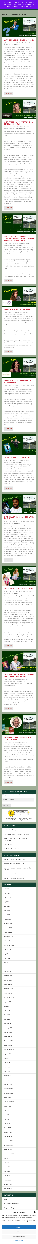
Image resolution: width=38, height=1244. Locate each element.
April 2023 (7, 1019)
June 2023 (7, 1010)
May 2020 (7, 1171)
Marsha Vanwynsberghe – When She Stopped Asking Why (19, 675)
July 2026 (6, 889)
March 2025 (7, 919)
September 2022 (9, 1049)
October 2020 (8, 1149)
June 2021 (7, 1115)
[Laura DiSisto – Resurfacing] (19, 444)
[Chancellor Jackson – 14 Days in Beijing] (19, 504)
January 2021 (8, 1136)
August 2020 (7, 1158)
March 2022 (7, 1075)
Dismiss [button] (29, 6)
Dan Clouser (8, 43)
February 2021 (8, 1132)
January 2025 (8, 928)
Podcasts (31, 43)
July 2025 (6, 902)
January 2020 (8, 1188)
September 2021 (9, 1102)
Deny (19, 1232)
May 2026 (7, 893)
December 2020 (8, 1141)
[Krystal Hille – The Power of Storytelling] (19, 367)
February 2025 (8, 923)
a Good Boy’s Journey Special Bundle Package (17, 868)
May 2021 (7, 1119)
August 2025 (7, 897)
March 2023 (7, 1023)
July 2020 (6, 1162)
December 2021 (8, 1089)
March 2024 (7, 971)
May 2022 (7, 1067)
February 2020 (8, 1184)
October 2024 (8, 941)
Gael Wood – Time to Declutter (18, 589)
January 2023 (8, 1032)
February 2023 (8, 1028)
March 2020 (7, 1180)
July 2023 (6, 1006)
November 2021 (8, 1093)
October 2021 (8, 1097)
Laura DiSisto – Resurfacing (17, 458)
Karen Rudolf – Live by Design (18, 309)
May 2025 (7, 910)
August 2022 (7, 1054)
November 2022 (8, 1041)
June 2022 (7, 1062)
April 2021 (7, 1123)
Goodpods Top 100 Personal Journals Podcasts (19, 818)
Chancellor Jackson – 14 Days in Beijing (19, 518)
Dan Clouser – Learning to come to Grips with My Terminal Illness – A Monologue (19, 239)
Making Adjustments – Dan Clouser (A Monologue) (15, 839)
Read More (8, 93)
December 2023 (8, 984)
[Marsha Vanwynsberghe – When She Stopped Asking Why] (19, 661)
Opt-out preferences (18, 1240)
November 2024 (8, 936)
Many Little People (24, 43)
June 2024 (7, 958)
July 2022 (6, 1058)
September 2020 (9, 1154)
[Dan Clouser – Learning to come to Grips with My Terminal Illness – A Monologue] (19, 223)
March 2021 (7, 1128)
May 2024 (7, 962)
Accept (19, 1227)
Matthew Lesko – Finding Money (19, 40)
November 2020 (8, 1145)
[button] (35, 1212)
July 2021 (6, 1110)
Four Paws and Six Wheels (11, 1203)
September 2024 (9, 945)
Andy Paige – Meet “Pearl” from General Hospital (18, 123)
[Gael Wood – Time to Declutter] (19, 576)
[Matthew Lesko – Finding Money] (19, 27)
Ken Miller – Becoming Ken (12, 849)
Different (16, 874)
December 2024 (8, 932)
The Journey (7, 44)
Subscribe (6, 805)
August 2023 (7, 1002)
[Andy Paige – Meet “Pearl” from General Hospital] (19, 109)
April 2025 (7, 915)
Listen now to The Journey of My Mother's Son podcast (19, 820)
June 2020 (7, 1167)
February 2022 (8, 1080)
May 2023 (7, 1015)
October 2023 (8, 993)
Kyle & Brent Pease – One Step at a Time (16, 834)
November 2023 (8, 989)
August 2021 (7, 1106)
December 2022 (8, 1036)
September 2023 (9, 997)
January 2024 (8, 980)
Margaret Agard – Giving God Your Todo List (17, 738)
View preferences (19, 1237)
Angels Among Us (18, 878)
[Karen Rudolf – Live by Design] (19, 296)
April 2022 (7, 1071)
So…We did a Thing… (10, 830)
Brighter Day (8, 844)
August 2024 (7, 949)
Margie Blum (8, 863)
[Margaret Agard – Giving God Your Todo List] (19, 724)
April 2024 (7, 967)
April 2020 (7, 1175)
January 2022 (8, 1084)
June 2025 (7, 906)
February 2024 (8, 975)
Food (5, 1199)
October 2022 (8, 1045)
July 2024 (6, 954)
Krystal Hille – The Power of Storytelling (17, 381)
